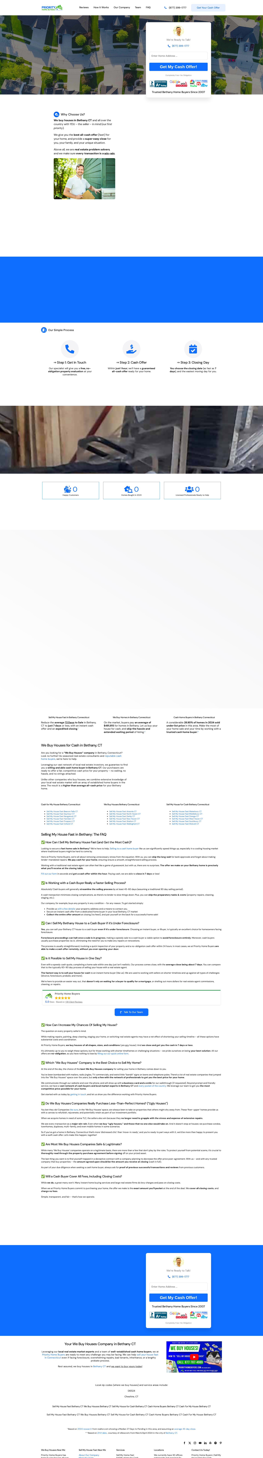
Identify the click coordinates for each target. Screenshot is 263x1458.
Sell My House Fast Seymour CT (61, 814)
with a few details (66, 908)
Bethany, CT (171, 1433)
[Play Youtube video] (194, 1357)
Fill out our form (49, 873)
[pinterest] (220, 1443)
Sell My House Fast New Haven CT (124, 819)
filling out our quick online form (113, 1053)
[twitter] (189, 1443)
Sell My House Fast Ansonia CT (123, 811)
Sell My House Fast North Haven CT (125, 814)
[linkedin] (205, 1443)
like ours (74, 1109)
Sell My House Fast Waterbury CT (187, 811)
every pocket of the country (152, 1085)
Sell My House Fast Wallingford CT (124, 824)
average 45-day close (184, 1429)
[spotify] (215, 1443)
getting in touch (78, 1094)
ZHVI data (102, 1433)
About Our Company (89, 1455)
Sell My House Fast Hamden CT (60, 819)
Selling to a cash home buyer (124, 848)
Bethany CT (99, 1366)
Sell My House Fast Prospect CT (61, 821)
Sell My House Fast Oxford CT (60, 824)
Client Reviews (73, 1001)
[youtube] (200, 1443)
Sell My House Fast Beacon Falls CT (62, 811)
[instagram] (195, 1443)
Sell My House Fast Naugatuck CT (61, 816)
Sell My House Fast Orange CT (185, 816)
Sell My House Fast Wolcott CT (185, 824)
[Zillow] (210, 1443)
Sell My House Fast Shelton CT (122, 821)
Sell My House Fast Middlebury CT (187, 814)
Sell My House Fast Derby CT (122, 816)
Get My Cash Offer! (178, 66)
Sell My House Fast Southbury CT (186, 821)
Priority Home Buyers (53, 1354)
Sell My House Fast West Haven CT (187, 819)
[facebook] (184, 1443)
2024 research (85, 1429)
